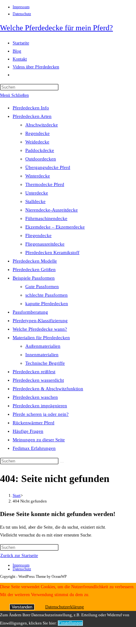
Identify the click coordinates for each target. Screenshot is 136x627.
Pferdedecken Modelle (35, 261)
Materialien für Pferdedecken (41, 337)
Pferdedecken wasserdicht (38, 380)
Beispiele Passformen (34, 278)
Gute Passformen (42, 286)
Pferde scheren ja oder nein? (41, 414)
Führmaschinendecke (46, 218)
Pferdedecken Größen (34, 269)
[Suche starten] (62, 462)
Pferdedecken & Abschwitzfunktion (48, 388)
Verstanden (22, 607)
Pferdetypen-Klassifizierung (40, 320)
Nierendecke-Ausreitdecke (51, 209)
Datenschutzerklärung (64, 607)
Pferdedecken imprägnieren (40, 405)
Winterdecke (37, 175)
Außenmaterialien (42, 346)
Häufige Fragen (28, 431)
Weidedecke (37, 141)
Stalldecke (35, 201)
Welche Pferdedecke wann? (40, 329)
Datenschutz (22, 14)
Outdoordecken (40, 158)
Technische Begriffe (45, 363)
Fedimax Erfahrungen (34, 448)
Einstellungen (70, 623)
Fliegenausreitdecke (45, 244)
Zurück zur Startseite (19, 555)
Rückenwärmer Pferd (33, 422)
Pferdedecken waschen (35, 397)
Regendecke (37, 133)
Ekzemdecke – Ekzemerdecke (55, 226)
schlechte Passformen (46, 295)
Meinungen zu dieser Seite (39, 439)
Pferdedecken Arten (32, 116)
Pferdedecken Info (31, 107)
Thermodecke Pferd (44, 184)
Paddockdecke (39, 150)
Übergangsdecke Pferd (47, 167)
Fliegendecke (38, 235)
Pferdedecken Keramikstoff (52, 252)
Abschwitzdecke (41, 124)
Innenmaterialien (42, 354)
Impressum (21, 7)
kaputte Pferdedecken (46, 303)
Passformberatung (30, 312)
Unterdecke (36, 192)
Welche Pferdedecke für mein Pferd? (56, 28)
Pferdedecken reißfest (34, 371)
